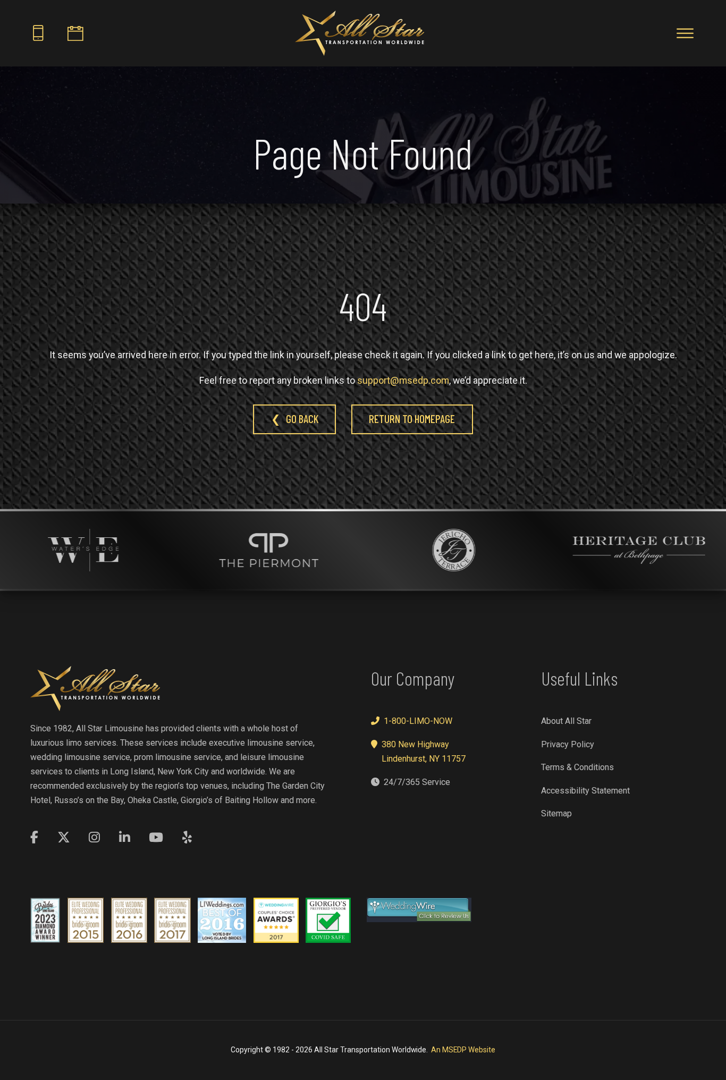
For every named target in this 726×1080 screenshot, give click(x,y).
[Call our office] (38, 33)
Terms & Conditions (577, 767)
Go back (302, 418)
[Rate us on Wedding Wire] (419, 910)
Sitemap (556, 813)
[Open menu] (685, 33)
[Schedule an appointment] (75, 33)
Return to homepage (412, 418)
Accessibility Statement (585, 791)
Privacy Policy (567, 744)
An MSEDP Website (463, 1049)
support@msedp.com (403, 380)
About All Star (566, 721)
